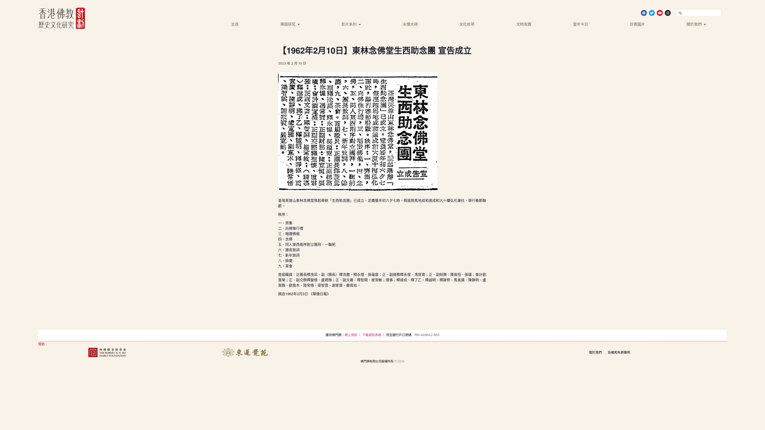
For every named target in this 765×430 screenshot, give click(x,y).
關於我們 (694, 24)
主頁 (235, 24)
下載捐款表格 (371, 335)
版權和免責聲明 (619, 352)
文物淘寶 (523, 24)
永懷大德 (410, 24)
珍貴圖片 (637, 24)
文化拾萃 (467, 24)
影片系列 (349, 24)
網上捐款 (351, 335)
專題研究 (287, 24)
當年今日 (580, 24)
